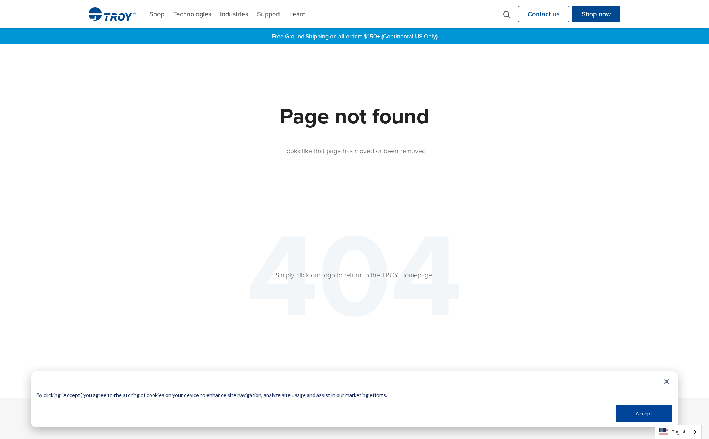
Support (268, 14)
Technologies (192, 14)
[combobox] (678, 432)
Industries (234, 14)
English (679, 431)
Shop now (596, 14)
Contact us (543, 14)
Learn (297, 14)
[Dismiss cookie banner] (666, 381)
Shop (156, 14)
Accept (644, 413)
